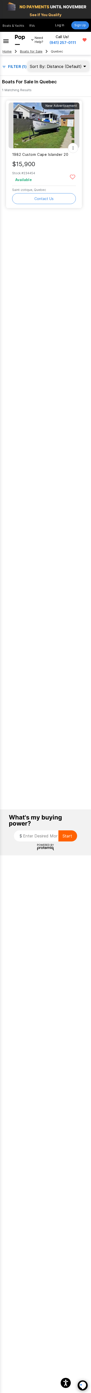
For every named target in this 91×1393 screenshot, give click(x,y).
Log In (59, 25)
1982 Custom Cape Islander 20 (40, 154)
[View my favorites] (84, 40)
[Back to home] (20, 40)
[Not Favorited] (73, 176)
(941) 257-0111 (63, 42)
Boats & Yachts (13, 26)
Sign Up (80, 25)
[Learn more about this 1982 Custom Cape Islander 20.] (44, 125)
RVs (32, 26)
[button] (66, 1383)
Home (7, 51)
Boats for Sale (31, 51)
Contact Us (44, 198)
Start (67, 835)
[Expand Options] (73, 148)
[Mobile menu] (6, 40)
